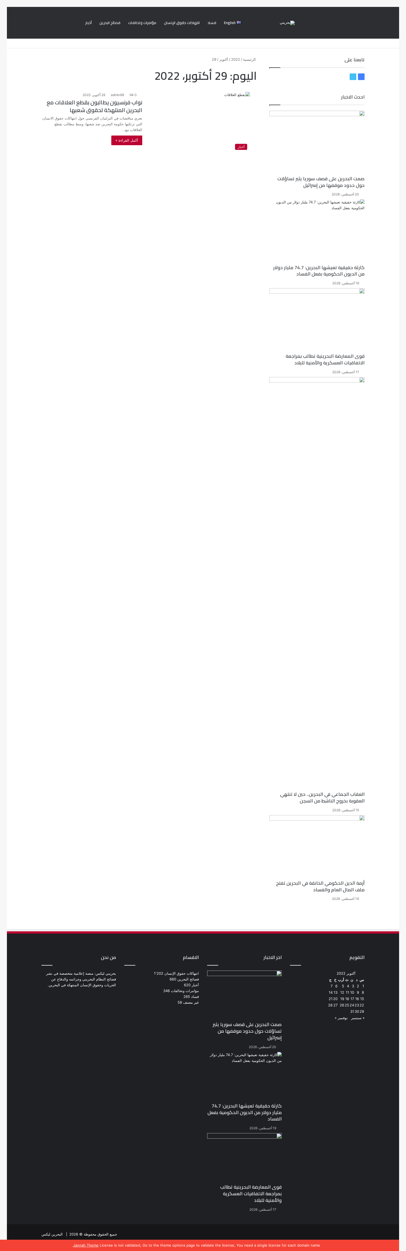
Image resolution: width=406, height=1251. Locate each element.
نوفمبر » (341, 1018)
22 (362, 1005)
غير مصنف (191, 1002)
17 (352, 998)
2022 (235, 59)
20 (335, 998)
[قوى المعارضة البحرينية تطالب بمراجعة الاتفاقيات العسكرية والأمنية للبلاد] (317, 320)
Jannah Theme (86, 1245)
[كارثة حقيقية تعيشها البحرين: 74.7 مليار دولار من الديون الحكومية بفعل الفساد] (317, 231)
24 (352, 1005)
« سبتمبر (358, 1018)
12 (342, 992)
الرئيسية (250, 59)
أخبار (88, 22)
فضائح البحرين (109, 22)
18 (347, 998)
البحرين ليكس (52, 1234)
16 (357, 998)
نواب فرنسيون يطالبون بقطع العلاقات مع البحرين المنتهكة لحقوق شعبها (94, 106)
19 (342, 998)
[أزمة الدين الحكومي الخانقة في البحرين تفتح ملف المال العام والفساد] (317, 847)
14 (331, 992)
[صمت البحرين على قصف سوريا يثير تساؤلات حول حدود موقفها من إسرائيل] (317, 143)
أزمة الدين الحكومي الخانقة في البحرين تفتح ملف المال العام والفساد (320, 886)
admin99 (117, 95)
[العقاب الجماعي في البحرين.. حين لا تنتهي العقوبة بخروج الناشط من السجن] (317, 584)
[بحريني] (287, 23)
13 (336, 992)
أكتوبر (223, 59)
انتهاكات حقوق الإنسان (182, 22)
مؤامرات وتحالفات (142, 22)
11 (347, 992)
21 (331, 998)
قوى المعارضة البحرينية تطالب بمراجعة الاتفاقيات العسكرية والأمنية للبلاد (325, 359)
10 (352, 992)
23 (357, 1005)
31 (352, 1011)
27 (335, 1005)
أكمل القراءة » (126, 140)
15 (362, 998)
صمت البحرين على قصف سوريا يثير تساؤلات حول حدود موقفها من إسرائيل (321, 182)
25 (347, 1005)
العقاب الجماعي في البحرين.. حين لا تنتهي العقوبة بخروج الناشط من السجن (322, 797)
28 (330, 1005)
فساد (211, 22)
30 (357, 1011)
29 (362, 1011)
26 (342, 1005)
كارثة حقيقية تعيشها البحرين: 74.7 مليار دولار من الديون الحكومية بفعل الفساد (319, 271)
